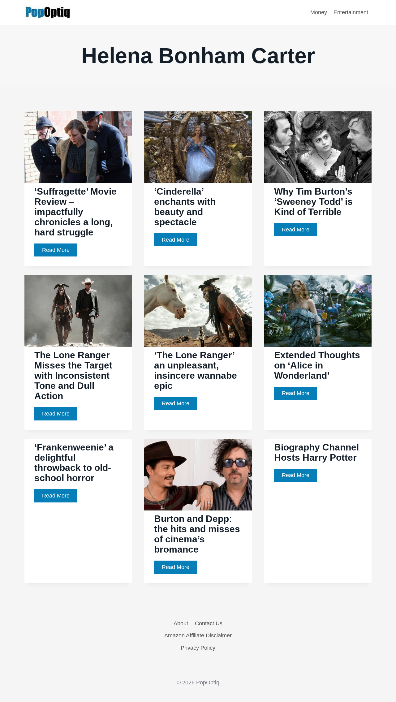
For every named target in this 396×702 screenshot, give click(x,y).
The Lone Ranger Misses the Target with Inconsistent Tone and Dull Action (73, 375)
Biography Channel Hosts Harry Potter (316, 452)
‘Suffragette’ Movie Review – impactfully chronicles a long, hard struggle (75, 211)
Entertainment (351, 12)
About (181, 623)
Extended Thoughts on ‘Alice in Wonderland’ (317, 365)
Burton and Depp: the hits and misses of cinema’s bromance (197, 534)
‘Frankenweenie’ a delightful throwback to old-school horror (74, 462)
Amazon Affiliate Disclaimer (198, 635)
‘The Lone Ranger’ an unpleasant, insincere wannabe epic (195, 370)
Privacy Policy (198, 648)
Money (318, 12)
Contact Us (208, 623)
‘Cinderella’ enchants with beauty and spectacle (185, 206)
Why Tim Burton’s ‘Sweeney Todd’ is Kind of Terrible (313, 201)
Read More (59, 252)
